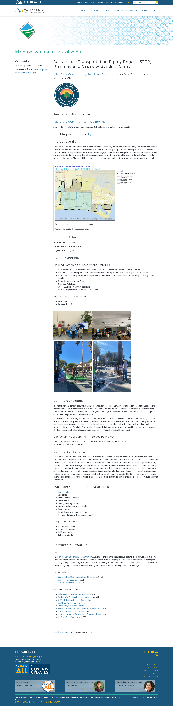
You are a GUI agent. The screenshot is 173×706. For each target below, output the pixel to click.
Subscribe (108, 2)
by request (96, 134)
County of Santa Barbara (68, 580)
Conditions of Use (150, 670)
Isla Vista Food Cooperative (69, 617)
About (84, 10)
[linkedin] (156, 652)
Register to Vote (151, 676)
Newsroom (144, 10)
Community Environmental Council (73, 605)
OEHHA (49, 702)
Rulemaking (131, 10)
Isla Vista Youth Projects (68, 582)
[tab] (115, 2)
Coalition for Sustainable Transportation (75, 597)
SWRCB (57, 702)
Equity (155, 10)
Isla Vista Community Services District (83, 74)
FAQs (86, 2)
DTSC (41, 702)
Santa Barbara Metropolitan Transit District (76, 577)
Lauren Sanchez (125, 685)
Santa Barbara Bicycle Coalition (71, 611)
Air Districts (153, 673)
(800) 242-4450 (20, 657)
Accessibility (152, 664)
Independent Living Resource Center (73, 594)
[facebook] (148, 652)
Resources (106, 10)
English (120, 2)
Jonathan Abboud (61, 632)
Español (128, 2)
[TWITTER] (24, 2)
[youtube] (152, 652)
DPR (35, 702)
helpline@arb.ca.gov (34, 657)
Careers (100, 2)
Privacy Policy (152, 667)
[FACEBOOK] (27, 2)
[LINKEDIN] (35, 2)
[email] (156, 655)
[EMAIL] (39, 2)
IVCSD (90, 632)
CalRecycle (27, 702)
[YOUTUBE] (31, 2)
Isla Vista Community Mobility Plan (80, 121)
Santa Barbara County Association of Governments (79, 608)
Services (118, 10)
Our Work (94, 10)
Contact (92, 2)
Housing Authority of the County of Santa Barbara (79, 614)
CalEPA (17, 702)
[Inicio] (29, 10)
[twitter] (144, 652)
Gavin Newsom (24, 685)
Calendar (79, 2)
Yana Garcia (72, 685)
